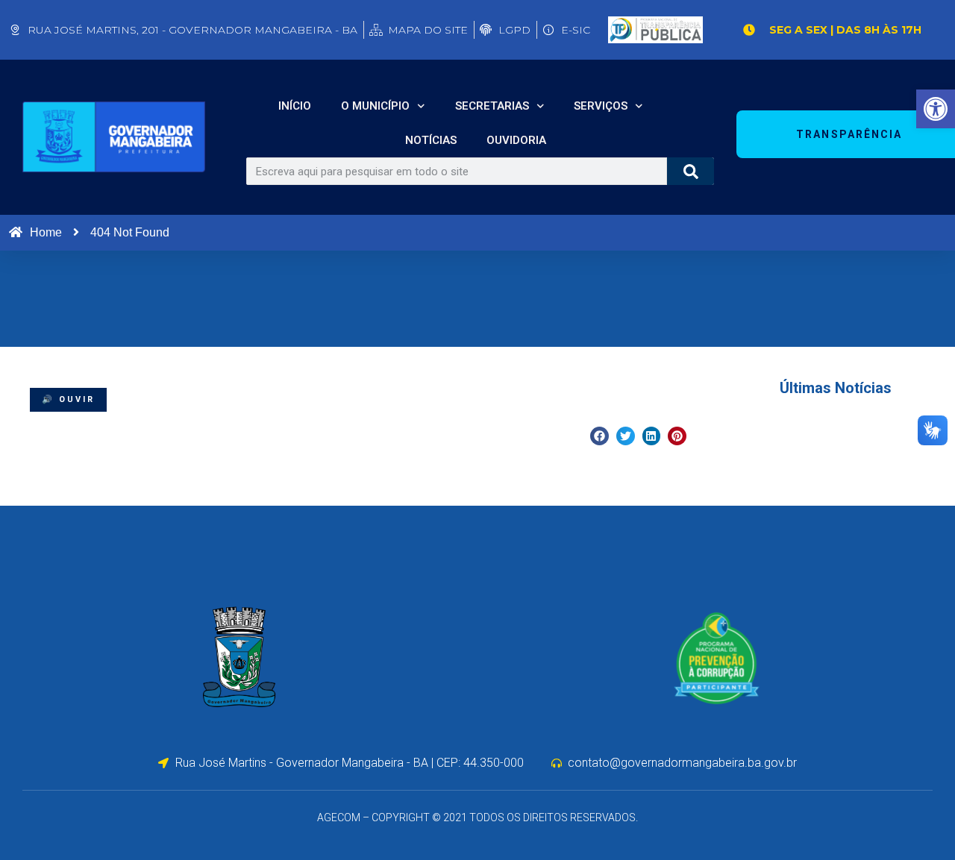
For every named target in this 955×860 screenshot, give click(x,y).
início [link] (294, 106)
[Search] (690, 171)
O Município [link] (375, 106)
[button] (599, 436)
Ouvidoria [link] (516, 140)
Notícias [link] (431, 140)
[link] (935, 109)
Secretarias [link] (492, 106)
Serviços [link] (600, 106)
